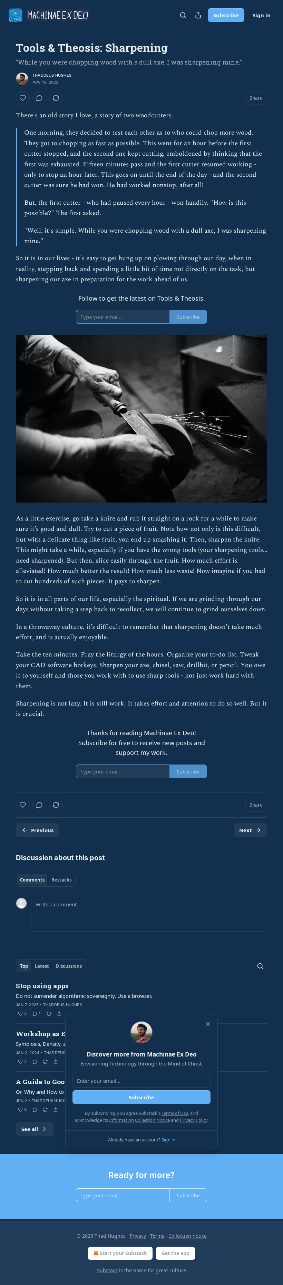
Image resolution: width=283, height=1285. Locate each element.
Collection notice (187, 1236)
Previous (42, 830)
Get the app (175, 1253)
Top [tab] (24, 966)
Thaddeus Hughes (51, 75)
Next (245, 830)
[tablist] (46, 880)
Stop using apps (42, 985)
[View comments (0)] (39, 98)
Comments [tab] (32, 880)
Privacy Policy (193, 1120)
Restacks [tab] (61, 880)
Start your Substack (123, 1253)
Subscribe (226, 15)
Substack (107, 1270)
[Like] (23, 98)
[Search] (183, 15)
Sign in (262, 15)
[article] (141, 1000)
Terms (157, 1236)
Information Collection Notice (139, 1120)
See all (29, 1129)
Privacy (138, 1236)
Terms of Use (175, 1113)
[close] (207, 1024)
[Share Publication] (198, 15)
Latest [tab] (42, 966)
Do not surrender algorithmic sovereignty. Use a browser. (84, 995)
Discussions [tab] (69, 966)
